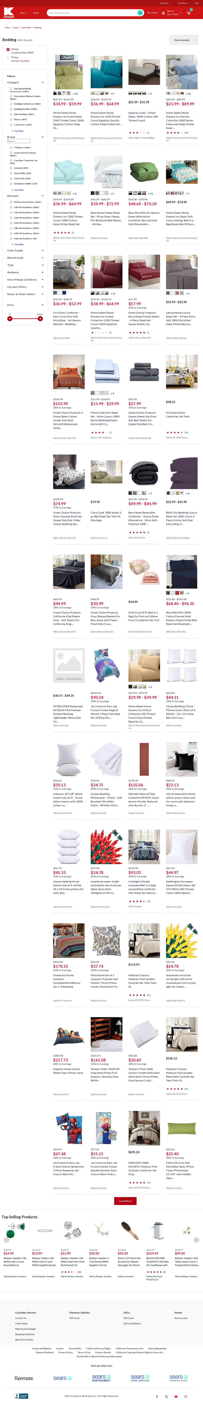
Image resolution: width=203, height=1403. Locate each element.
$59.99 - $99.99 (137, 692)
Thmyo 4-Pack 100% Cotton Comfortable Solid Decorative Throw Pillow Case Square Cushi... (144, 1072)
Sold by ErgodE (135, 906)
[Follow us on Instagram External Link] (185, 1396)
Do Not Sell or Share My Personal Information (99, 1356)
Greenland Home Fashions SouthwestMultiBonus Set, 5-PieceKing (66, 979)
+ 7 (187, 193)
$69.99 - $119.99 (63, 99)
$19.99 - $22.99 (176, 302)
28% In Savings (62, 407)
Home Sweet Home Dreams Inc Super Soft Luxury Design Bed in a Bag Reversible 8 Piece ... (181, 216)
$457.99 (150, 1250)
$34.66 (95, 780)
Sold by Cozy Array (99, 538)
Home (7, 27)
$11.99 (66, 1253)
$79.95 (95, 502)
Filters (11, 76)
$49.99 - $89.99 (175, 99)
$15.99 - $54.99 (100, 399)
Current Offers (16, 286)
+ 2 (187, 293)
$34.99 (133, 602)
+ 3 (150, 493)
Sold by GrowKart (99, 725)
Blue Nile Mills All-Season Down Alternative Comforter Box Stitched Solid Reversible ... (144, 216)
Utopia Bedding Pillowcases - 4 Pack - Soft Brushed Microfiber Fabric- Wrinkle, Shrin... (106, 797)
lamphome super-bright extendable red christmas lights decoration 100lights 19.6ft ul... (106, 885)
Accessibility (75, 1348)
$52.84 (95, 961)
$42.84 (132, 1055)
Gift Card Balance (132, 1323)
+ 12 (75, 93)
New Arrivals (15, 257)
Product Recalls (103, 1352)
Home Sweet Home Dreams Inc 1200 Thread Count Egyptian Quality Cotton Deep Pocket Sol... (106, 116)
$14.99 (9, 1253)
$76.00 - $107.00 (176, 599)
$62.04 (170, 692)
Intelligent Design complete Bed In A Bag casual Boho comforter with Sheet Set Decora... (142, 885)
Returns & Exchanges (25, 1328)
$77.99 (132, 299)
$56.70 (57, 868)
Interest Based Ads (157, 1348)
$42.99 (132, 399)
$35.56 (170, 1149)
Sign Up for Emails (24, 1339)
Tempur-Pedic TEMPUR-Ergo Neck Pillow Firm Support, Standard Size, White (105, 1072)
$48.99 (95, 599)
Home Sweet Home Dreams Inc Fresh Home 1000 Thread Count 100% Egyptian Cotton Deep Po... (68, 116)
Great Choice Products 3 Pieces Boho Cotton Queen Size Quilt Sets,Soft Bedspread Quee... (68, 416)
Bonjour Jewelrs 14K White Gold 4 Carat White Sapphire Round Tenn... (44, 1262)
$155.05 (133, 868)
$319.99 (152, 1253)
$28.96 (170, 780)
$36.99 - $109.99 (101, 99)
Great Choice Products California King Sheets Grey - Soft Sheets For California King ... (67, 616)
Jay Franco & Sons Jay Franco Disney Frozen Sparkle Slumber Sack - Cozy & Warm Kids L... (104, 1166)
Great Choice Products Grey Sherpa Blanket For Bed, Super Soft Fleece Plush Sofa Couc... (105, 616)
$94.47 (57, 1149)
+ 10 (188, 93)
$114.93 (133, 964)
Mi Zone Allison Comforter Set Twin (178, 414)
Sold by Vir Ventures (62, 1000)
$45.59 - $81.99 (100, 199)
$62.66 (57, 780)
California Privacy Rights (98, 1348)
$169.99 (36, 1250)
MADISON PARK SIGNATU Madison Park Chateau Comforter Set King (142, 1166)
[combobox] (95, 12)
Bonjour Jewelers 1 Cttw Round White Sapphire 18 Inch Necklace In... (99, 1262)
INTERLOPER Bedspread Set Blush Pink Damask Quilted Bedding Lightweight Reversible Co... (68, 710)
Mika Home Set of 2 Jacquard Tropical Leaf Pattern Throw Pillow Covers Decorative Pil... (105, 979)
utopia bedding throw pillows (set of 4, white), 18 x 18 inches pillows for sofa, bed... (68, 885)
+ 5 (112, 193)
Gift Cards (74, 1318)
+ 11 (150, 193)
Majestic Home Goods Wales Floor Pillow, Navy (68, 1070)
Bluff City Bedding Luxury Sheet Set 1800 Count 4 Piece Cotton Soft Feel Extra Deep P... (181, 516)
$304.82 (58, 1055)
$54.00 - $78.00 (137, 199)
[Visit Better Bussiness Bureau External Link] (21, 1395)
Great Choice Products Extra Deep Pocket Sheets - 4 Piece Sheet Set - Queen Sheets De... (144, 316)
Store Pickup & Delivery (22, 279)
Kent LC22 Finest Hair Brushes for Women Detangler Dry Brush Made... (129, 1262)
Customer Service (25, 1312)
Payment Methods (45, 1352)
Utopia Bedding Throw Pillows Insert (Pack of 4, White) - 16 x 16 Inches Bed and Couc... (181, 710)
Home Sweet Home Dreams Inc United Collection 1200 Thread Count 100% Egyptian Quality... (105, 316)
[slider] (9, 318)
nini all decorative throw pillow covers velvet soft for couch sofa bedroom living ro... (181, 797)
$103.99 (58, 499)
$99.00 (180, 1253)
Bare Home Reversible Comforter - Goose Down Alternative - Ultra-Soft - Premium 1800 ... (143, 516)
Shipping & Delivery (25, 1334)
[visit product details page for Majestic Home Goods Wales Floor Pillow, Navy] (69, 1035)
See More (19, 131)
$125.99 (8, 1250)
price (10, 304)
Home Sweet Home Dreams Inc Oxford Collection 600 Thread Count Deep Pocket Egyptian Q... (141, 710)
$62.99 (57, 599)
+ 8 (74, 193)
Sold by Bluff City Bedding (177, 538)
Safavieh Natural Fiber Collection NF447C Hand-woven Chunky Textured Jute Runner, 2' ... (144, 797)
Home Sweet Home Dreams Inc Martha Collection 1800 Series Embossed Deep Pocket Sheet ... (180, 116)
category (13, 82)
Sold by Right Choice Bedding (141, 138)
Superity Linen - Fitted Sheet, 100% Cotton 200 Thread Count (143, 116)
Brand (11, 136)
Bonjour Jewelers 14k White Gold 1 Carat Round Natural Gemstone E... (15, 1262)
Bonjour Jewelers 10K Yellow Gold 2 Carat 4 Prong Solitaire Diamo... (187, 1261)
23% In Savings (62, 970)
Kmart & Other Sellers (21, 294)
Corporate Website (41, 1348)
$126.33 (96, 692)
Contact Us (20, 1318)
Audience (13, 272)
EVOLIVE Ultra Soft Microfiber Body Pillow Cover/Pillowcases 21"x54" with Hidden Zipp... (180, 1166)
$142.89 (133, 780)
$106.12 (171, 1058)
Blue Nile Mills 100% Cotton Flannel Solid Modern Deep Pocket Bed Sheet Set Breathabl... (181, 616)
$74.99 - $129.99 (101, 299)
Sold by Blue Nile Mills (138, 238)
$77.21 (95, 1149)
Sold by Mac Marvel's (62, 813)
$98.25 (170, 402)
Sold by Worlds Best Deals (140, 631)
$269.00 (93, 1250)
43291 (30, 52)
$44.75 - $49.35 (63, 695)
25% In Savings (137, 307)
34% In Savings (137, 407)
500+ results (17, 40)
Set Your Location (20, 60)
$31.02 (95, 868)
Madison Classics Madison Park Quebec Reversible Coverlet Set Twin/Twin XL (180, 1072)
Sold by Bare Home (99, 238)
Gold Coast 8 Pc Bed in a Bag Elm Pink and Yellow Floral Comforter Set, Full (143, 616)
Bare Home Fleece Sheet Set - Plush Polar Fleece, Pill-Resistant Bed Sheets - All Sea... (106, 216)
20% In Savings (62, 788)
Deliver (22, 51)
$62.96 (170, 868)
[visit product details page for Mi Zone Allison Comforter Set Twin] (182, 372)
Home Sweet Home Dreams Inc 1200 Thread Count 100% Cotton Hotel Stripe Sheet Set (68, 216)
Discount (13, 195)
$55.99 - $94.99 (137, 499)
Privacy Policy (66, 1352)
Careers (60, 1348)
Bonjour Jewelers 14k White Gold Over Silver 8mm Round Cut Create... (73, 1262)
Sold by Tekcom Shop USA (139, 337)
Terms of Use (84, 1352)
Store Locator (181, 1318)
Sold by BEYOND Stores (177, 437)
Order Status (21, 1323)
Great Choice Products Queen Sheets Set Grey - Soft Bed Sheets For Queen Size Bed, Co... (143, 416)
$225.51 (96, 1055)
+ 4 (150, 93)
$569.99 (179, 1250)
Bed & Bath (26, 27)
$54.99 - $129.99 (63, 199)
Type (10, 264)
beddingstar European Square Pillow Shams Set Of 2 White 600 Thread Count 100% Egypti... (180, 885)
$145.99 (58, 399)
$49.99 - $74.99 (176, 202)
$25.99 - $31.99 (138, 102)
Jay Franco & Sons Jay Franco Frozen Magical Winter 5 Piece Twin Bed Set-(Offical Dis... (105, 710)
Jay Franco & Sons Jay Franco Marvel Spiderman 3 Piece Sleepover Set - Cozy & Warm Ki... (68, 1166)
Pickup (20, 59)
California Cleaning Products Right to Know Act (139, 1352)
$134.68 (122, 1250)
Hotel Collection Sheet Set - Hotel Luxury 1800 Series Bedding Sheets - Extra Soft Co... (105, 416)
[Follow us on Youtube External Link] (176, 1396)
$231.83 (58, 961)
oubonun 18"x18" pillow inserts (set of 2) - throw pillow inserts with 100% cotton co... (68, 797)
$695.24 (133, 1152)
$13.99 (37, 1253)
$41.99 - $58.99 (62, 299)
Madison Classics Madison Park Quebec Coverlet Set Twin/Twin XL (142, 979)
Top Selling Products (19, 1217)
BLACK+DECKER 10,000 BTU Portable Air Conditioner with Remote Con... (157, 1262)
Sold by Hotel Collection (176, 338)
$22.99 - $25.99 (176, 502)
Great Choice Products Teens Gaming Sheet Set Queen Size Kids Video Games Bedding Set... (67, 516)
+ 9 (112, 93)
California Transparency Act (129, 1348)
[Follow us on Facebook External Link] (157, 1396)
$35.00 (94, 1253)
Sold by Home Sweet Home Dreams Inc (69, 139)
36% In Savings (100, 607)
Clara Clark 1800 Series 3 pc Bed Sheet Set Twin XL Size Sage (106, 516)
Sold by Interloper (61, 725)
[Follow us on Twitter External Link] (166, 1396)
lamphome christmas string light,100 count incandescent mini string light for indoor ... (181, 979)
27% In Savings (62, 507)
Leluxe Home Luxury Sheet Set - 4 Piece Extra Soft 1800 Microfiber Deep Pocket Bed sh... (180, 316)
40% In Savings (137, 876)
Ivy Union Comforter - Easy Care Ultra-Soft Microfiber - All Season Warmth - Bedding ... (67, 316)
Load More (125, 1201)
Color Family (15, 250)
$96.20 (123, 1253)
